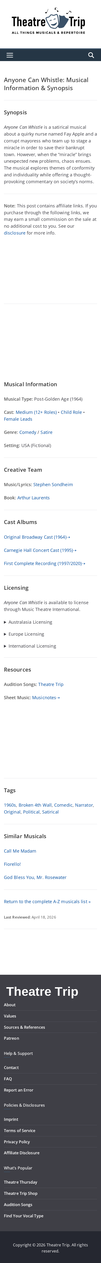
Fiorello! (12, 864)
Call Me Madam (20, 851)
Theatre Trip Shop (21, 1193)
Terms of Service (19, 1130)
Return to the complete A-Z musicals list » (47, 901)
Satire (46, 432)
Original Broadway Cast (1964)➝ (37, 537)
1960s (10, 805)
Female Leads (18, 419)
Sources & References (24, 1027)
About (9, 1004)
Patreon (11, 1038)
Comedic (63, 805)
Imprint (11, 1119)
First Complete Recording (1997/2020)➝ (44, 563)
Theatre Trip (50, 684)
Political (31, 812)
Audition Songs (18, 1204)
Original (12, 812)
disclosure (14, 233)
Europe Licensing (26, 634)
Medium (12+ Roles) (36, 412)
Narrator (84, 805)
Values (10, 1016)
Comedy (28, 432)
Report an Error (18, 1090)
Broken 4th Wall (35, 805)
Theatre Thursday (20, 1182)
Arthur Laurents (33, 498)
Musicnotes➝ (46, 697)
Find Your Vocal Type (23, 1216)
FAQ (8, 1078)
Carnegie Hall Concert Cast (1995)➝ (40, 550)
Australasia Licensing (30, 622)
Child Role (71, 412)
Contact (11, 1067)
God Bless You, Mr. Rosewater (35, 877)
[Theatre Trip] (43, 987)
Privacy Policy (17, 1142)
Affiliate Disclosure (21, 1153)
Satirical (50, 812)
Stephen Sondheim (53, 484)
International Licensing (32, 646)
